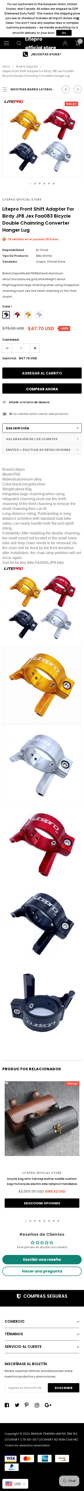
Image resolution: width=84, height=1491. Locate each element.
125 (11, 414)
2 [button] (35, 183)
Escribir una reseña (42, 1259)
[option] (42, 54)
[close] (77, 18)
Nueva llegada (27, 66)
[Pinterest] (28, 1405)
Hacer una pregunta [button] (42, 1271)
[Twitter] (18, 1405)
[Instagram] (38, 1405)
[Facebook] (8, 1405)
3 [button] (40, 183)
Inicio (6, 66)
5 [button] (49, 183)
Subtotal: (9, 358)
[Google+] (48, 1405)
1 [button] (30, 183)
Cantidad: (10, 339)
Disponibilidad (13, 250)
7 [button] (54, 1221)
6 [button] (54, 183)
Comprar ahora (42, 389)
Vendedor (9, 262)
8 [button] (58, 1221)
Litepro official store (22, 199)
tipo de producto (15, 256)
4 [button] (44, 183)
